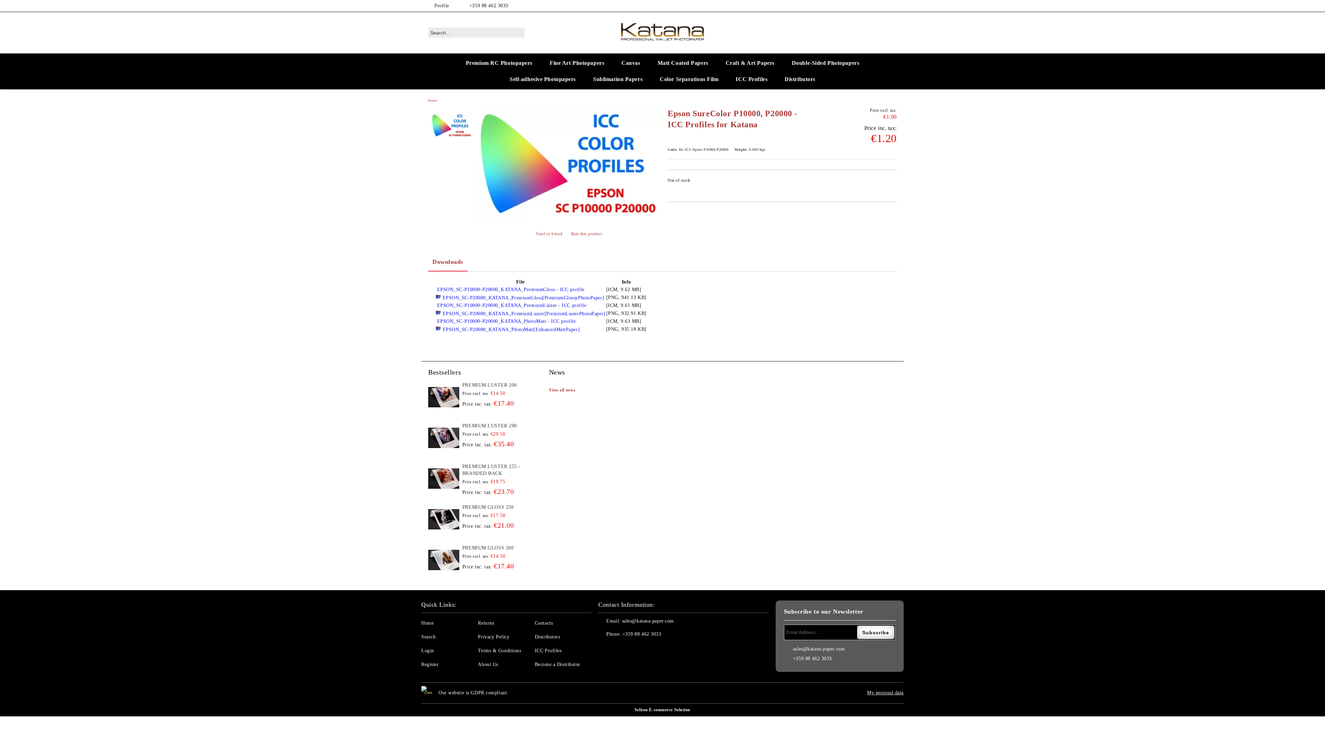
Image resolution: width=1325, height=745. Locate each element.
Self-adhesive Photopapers (543, 79)
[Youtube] (649, 648)
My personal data (885, 692)
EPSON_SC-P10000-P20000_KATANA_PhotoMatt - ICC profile (505, 321)
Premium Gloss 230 (488, 507)
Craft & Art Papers (750, 63)
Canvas (630, 63)
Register (430, 664)
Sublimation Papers (617, 79)
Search (428, 636)
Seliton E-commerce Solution (662, 709)
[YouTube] (882, 6)
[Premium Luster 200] (443, 397)
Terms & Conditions (499, 650)
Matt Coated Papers (683, 63)
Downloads (447, 261)
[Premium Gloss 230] (443, 519)
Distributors (800, 79)
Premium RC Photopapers (499, 63)
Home (432, 100)
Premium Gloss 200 (488, 547)
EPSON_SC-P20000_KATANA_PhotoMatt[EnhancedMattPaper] (510, 329)
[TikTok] (893, 6)
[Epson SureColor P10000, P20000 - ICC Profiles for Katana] (568, 164)
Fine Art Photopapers (577, 63)
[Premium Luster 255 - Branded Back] (443, 478)
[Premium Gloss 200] (443, 560)
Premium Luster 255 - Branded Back (491, 470)
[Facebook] (851, 6)
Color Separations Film (689, 79)
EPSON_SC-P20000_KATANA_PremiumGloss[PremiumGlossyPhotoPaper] (522, 297)
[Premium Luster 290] (443, 438)
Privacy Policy (493, 636)
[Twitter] (862, 6)
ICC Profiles (751, 79)
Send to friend (549, 233)
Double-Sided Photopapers (825, 63)
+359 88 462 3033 (488, 5)
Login (427, 650)
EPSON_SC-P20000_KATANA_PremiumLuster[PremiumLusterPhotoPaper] (523, 313)
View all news (562, 390)
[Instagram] (872, 6)
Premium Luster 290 (489, 425)
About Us (488, 664)
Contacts (544, 623)
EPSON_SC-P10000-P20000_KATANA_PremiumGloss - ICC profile (510, 289)
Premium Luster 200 (489, 385)
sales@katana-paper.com (648, 621)
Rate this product (586, 233)
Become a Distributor (557, 664)
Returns (486, 623)
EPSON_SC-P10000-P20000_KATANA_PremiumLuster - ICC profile (510, 305)
